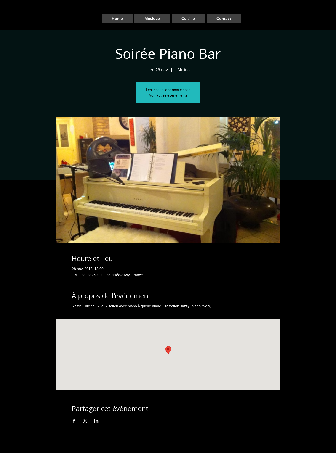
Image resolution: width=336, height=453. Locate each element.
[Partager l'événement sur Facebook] (74, 421)
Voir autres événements (168, 95)
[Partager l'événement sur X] (85, 421)
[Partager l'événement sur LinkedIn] (96, 421)
